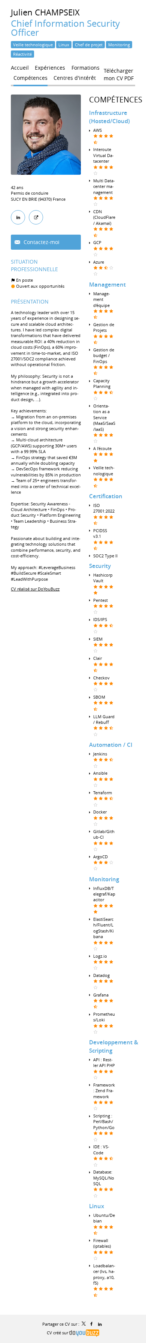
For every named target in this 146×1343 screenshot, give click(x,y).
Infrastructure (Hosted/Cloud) (109, 117)
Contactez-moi (41, 242)
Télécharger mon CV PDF (119, 72)
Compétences (115, 100)
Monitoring (104, 879)
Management (107, 284)
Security (100, 566)
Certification (105, 496)
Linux (96, 1206)
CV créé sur (58, 1332)
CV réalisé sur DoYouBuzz (35, 589)
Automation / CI (111, 745)
